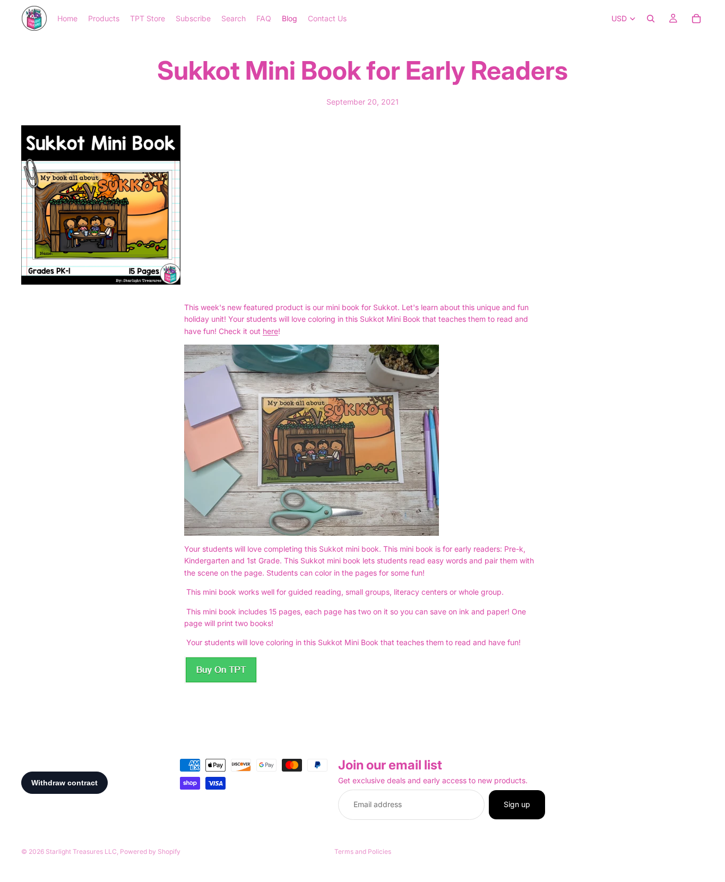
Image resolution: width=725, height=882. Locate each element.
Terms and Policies (362, 851)
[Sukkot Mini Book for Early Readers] (362, 669)
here (270, 331)
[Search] (650, 18)
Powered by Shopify (150, 851)
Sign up (517, 804)
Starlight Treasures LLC (81, 851)
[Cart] (696, 18)
